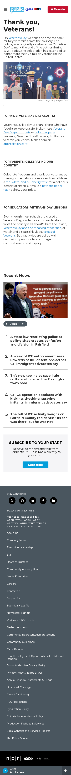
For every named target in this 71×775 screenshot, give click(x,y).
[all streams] (66, 770)
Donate (59, 9)
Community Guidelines (20, 642)
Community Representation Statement (31, 634)
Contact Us (13, 591)
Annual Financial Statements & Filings (29, 680)
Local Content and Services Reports (28, 731)
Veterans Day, (17, 38)
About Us (12, 533)
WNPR (23, 523)
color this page (45, 132)
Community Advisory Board (23, 569)
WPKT (31, 523)
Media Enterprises (18, 576)
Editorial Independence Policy (25, 716)
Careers (11, 584)
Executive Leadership (20, 547)
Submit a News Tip (18, 605)
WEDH (10, 520)
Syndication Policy (18, 709)
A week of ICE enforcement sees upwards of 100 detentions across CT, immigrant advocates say (38, 360)
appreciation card (15, 144)
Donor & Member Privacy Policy (26, 665)
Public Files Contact (17, 526)
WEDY (36, 520)
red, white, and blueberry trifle (27, 182)
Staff (10, 555)
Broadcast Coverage (19, 687)
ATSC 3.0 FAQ (35, 526)
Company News (16, 540)
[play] (5, 770)
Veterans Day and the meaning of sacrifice (32, 228)
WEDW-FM (12, 523)
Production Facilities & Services (25, 723)
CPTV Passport (16, 649)
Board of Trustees (17, 562)
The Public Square (18, 738)
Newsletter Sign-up (18, 613)
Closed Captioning (18, 694)
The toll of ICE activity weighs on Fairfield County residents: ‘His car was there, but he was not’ (38, 418)
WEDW (27, 520)
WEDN (18, 520)
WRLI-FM (41, 523)
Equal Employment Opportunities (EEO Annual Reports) (35, 657)
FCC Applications (17, 702)
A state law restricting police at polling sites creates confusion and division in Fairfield (36, 340)
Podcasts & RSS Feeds (20, 620)
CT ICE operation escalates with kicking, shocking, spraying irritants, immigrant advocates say (38, 398)
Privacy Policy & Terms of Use (25, 673)
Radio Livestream (17, 627)
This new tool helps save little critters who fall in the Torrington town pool (37, 379)
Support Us (13, 598)
